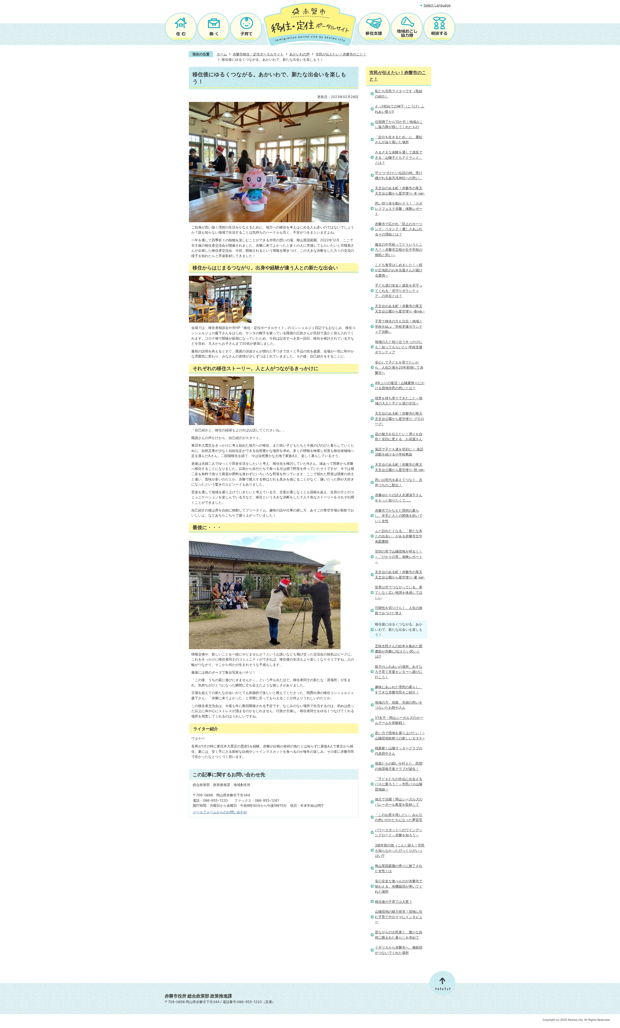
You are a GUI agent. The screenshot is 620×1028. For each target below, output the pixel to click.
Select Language (437, 5)
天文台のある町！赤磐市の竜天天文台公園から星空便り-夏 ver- (400, 574)
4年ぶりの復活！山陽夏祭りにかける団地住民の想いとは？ (400, 385)
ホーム (222, 54)
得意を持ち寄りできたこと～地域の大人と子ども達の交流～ (398, 400)
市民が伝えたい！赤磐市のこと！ (341, 54)
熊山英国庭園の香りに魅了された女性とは (398, 868)
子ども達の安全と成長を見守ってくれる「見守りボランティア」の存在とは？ (398, 290)
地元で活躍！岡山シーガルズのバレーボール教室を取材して (398, 802)
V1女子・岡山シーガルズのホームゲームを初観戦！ (399, 720)
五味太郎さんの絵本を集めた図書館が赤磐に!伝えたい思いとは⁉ (398, 651)
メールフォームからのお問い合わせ (220, 812)
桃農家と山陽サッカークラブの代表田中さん (398, 750)
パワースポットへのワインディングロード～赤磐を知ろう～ (398, 832)
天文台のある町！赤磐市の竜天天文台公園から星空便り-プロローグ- (399, 418)
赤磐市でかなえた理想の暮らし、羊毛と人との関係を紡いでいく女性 (398, 515)
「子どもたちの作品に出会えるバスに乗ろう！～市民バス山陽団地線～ (398, 784)
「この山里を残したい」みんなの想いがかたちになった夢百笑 (398, 817)
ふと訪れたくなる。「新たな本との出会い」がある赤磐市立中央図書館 (398, 536)
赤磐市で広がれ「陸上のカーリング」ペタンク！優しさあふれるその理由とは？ (398, 229)
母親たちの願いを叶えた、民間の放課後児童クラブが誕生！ (398, 766)
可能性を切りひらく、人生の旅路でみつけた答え (398, 610)
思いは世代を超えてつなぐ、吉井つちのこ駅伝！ (398, 482)
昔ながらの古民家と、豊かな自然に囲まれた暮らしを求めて (398, 934)
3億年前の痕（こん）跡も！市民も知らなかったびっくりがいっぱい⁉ (400, 850)
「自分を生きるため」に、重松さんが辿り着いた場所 (398, 139)
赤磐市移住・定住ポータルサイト (258, 54)
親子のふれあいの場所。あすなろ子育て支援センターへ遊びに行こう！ (398, 671)
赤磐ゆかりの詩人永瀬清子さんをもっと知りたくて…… (398, 497)
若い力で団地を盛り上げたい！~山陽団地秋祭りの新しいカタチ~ (400, 735)
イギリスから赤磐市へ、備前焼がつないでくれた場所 (398, 950)
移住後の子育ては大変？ (393, 901)
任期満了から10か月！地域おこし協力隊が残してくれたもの (399, 124)
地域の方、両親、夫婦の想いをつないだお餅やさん (398, 705)
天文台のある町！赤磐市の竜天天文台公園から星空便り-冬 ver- (400, 190)
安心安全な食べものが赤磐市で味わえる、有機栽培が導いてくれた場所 (398, 886)
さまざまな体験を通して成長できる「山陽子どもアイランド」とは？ (398, 157)
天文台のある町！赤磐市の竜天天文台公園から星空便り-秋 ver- (400, 467)
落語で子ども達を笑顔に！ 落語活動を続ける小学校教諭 (399, 452)
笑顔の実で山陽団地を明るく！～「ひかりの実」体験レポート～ (398, 556)
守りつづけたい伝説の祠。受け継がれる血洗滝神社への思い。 (398, 175)
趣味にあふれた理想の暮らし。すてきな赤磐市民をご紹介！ (398, 689)
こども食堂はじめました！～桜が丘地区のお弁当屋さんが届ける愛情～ (398, 270)
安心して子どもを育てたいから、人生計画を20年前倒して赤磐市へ (399, 367)
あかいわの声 (299, 54)
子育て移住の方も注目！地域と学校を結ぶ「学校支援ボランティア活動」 (398, 326)
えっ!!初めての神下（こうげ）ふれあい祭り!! (399, 109)
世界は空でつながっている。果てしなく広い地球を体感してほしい (398, 592)
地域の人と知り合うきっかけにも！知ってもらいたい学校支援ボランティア (398, 347)
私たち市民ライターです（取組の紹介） (398, 93)
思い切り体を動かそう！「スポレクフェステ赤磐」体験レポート (398, 208)
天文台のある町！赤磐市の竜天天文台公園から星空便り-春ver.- (400, 308)
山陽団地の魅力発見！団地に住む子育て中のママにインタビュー (398, 916)
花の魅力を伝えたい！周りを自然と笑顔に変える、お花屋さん (398, 436)
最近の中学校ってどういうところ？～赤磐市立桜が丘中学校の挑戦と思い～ (398, 249)
